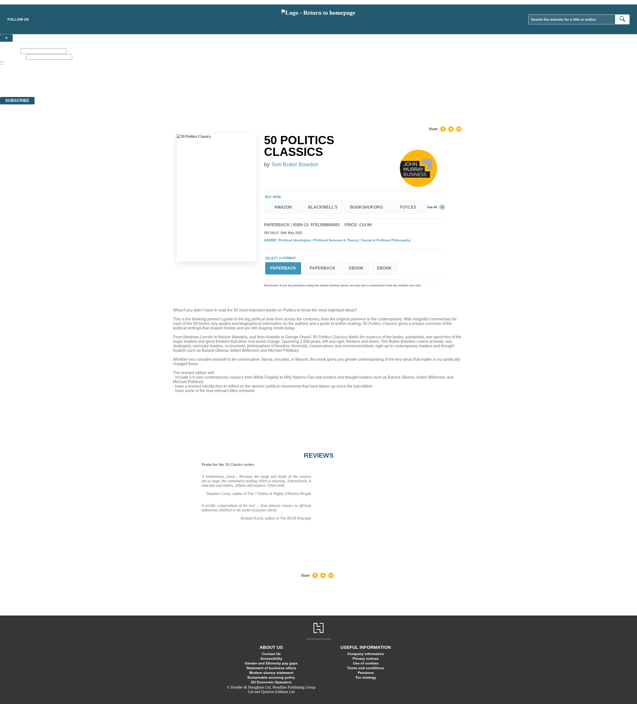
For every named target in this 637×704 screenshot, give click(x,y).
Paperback (322, 268)
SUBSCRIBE (17, 100)
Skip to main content (16, 2)
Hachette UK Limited (51, 77)
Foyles (408, 207)
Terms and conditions (365, 668)
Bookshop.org (366, 207)
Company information (365, 654)
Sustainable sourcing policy (271, 677)
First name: (9, 51)
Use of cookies (365, 663)
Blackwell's (323, 207)
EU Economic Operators (271, 682)
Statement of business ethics (271, 668)
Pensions (366, 673)
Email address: (12, 57)
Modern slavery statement (271, 673)
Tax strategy (365, 677)
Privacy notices (366, 658)
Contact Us (271, 654)
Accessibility (271, 658)
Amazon (283, 207)
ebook (356, 268)
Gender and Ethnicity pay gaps (271, 663)
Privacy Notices (98, 86)
